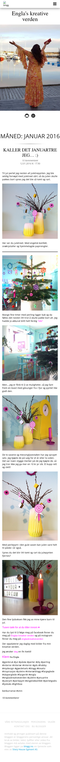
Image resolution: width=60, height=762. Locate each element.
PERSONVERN (38, 721)
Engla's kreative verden (30, 16)
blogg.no (28, 746)
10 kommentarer (30, 160)
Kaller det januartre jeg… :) (30, 152)
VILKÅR (51, 721)
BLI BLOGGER (39, 726)
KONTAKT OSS (22, 726)
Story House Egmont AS (24, 749)
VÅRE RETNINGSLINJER (17, 721)
